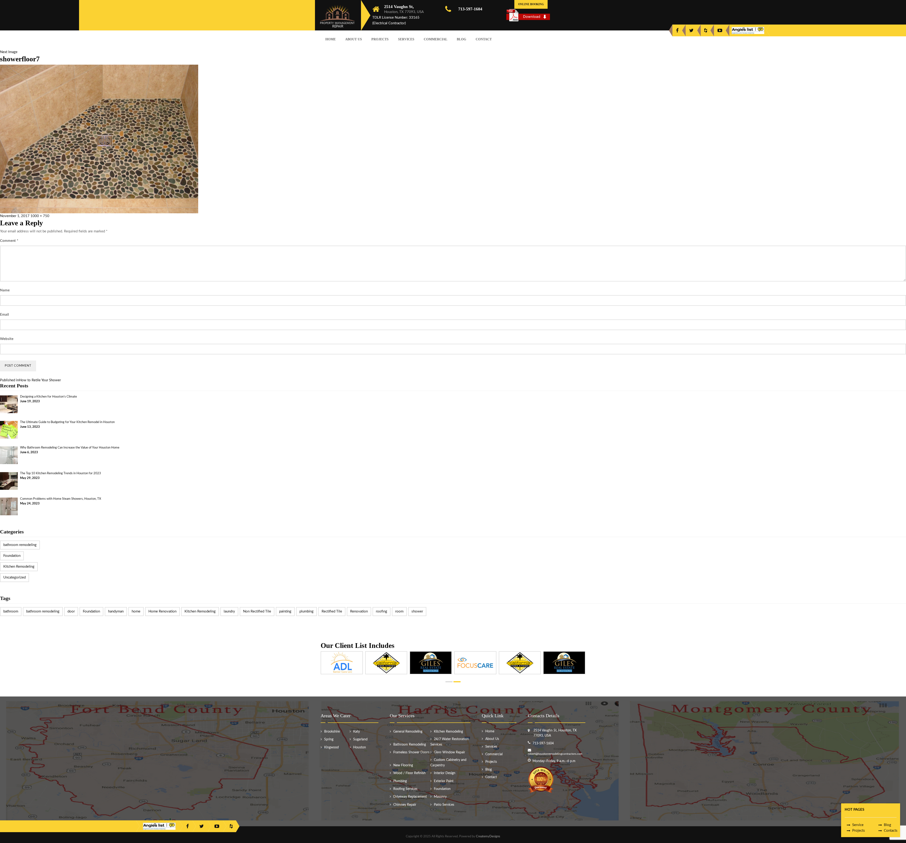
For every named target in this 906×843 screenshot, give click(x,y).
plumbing (306, 611)
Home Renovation (162, 611)
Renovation (359, 611)
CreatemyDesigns (488, 836)
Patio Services (444, 804)
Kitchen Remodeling (18, 566)
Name (5, 290)
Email (4, 314)
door (71, 611)
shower (417, 611)
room (399, 611)
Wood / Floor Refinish (409, 773)
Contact (484, 39)
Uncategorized (14, 577)
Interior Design (444, 773)
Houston (359, 747)
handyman (116, 611)
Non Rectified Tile (257, 611)
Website (6, 339)
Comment (9, 241)
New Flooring (403, 765)
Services (406, 39)
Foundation (12, 556)
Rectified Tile (332, 611)
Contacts (891, 830)
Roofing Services (405, 789)
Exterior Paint (443, 781)
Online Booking (531, 4)
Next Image (8, 52)
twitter (691, 30)
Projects (380, 39)
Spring (328, 739)
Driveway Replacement (410, 796)
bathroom (10, 611)
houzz (705, 30)
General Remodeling (407, 731)
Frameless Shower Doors (411, 752)
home (136, 611)
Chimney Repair (404, 804)
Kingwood (331, 747)
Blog (461, 39)
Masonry (440, 796)
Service (858, 825)
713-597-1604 (470, 9)
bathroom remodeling (20, 545)
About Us (353, 39)
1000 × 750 (39, 216)
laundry (229, 611)
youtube (719, 30)
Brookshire (332, 731)
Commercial (435, 39)
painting (285, 611)
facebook (677, 30)
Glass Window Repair (449, 752)
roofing (381, 611)
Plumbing (400, 781)
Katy (356, 731)
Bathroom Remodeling (409, 744)
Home (330, 39)
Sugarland (360, 739)
